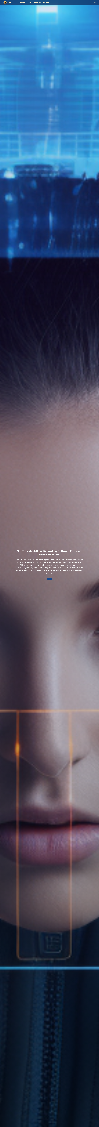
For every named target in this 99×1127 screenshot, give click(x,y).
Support (46, 2)
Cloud (29, 2)
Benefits (22, 2)
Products (12, 2)
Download (37, 2)
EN (95, 2)
